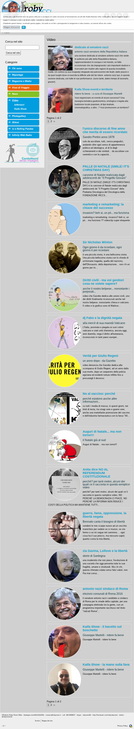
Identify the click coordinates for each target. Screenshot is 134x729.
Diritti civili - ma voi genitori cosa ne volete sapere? (103, 281)
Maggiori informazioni (11, 27)
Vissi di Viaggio (20, 87)
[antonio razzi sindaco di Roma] (64, 603)
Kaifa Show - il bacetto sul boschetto (102, 628)
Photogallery (19, 116)
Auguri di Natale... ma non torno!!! (102, 433)
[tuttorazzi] (60, 58)
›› (54, 121)
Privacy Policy (122, 726)
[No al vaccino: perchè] (64, 408)
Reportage (17, 75)
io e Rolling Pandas (22, 128)
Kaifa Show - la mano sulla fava (106, 664)
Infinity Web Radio (22, 135)
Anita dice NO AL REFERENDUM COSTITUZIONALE (96, 473)
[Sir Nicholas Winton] (64, 257)
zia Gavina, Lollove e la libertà (105, 551)
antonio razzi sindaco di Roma (105, 589)
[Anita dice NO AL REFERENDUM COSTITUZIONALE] (64, 484)
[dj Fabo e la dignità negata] (64, 332)
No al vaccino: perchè (99, 393)
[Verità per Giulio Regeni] (64, 370)
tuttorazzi (19, 104)
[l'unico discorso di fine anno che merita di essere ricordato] (64, 143)
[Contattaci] (22, 153)
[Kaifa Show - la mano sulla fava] (64, 679)
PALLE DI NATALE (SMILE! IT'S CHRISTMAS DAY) (106, 168)
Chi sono (17, 68)
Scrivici (37, 721)
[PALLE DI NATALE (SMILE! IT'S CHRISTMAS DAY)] (64, 181)
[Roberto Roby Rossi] (26, 10)
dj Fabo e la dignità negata (102, 318)
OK (23, 27)
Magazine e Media (21, 81)
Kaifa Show (20, 109)
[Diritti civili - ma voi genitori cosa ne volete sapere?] (64, 295)
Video (15, 100)
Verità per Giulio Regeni (100, 356)
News (15, 94)
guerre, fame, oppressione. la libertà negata (104, 514)
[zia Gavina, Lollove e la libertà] (64, 565)
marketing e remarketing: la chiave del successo (103, 206)
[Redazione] (130, 726)
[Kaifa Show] (60, 100)
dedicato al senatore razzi (91, 47)
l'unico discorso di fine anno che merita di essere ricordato (105, 130)
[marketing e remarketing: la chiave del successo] (64, 219)
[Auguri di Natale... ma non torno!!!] (64, 446)
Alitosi (15, 122)
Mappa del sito (47, 721)
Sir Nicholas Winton (97, 242)
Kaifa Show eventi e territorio (94, 89)
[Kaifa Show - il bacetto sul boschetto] (64, 641)
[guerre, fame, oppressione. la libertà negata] (64, 527)
